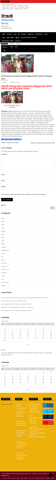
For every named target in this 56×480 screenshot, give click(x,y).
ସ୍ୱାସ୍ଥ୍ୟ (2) (12, 43)
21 (35, 334)
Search (3, 205)
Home (3, 5)
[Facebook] (47, 4)
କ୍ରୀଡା (2, 260)
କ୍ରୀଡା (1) (18, 43)
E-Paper (42, 478)
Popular (3, 231)
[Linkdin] (53, 4)
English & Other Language (7, 8)
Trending (3, 247)
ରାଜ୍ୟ (13, 5)
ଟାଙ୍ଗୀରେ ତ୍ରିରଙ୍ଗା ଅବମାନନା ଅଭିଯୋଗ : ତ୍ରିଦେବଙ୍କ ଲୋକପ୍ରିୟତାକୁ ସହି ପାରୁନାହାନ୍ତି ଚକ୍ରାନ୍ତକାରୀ (24, 297)
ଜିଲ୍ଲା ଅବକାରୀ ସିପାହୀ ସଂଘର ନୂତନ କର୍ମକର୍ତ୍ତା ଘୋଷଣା (13, 301)
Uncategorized (5, 250)
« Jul (27, 344)
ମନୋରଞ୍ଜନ (20, 5)
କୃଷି (15, 5)
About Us (26, 8)
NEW (2, 224)
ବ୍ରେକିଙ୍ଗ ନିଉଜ (5, 7)
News (2, 228)
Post (2, 234)
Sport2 (3, 244)
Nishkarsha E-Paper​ (18, 8)
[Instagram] (51, 4)
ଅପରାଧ (15, 7)
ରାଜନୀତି (11, 7)
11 (12, 332)
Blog (2, 218)
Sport (2, 240)
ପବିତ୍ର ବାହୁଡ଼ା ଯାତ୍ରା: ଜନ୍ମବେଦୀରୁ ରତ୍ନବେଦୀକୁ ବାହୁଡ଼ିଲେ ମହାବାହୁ (16, 310)
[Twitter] (49, 4)
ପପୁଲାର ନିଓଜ (26, 5)
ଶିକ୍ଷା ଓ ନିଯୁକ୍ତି (21, 7)
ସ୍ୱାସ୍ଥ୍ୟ (27, 7)
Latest (3, 221)
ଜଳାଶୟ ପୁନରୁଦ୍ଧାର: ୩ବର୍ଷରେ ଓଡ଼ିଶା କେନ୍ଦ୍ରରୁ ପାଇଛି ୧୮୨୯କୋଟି (16, 304)
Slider (2, 237)
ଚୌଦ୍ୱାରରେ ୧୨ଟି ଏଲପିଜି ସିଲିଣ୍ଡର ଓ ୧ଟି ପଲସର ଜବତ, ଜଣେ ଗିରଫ (17, 307)
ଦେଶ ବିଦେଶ (8, 5)
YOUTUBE (47, 478)
